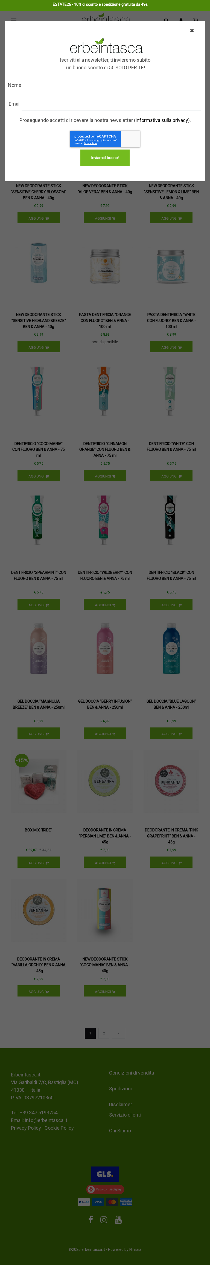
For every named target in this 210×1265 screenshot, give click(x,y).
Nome (14, 85)
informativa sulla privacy (162, 120)
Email (15, 104)
